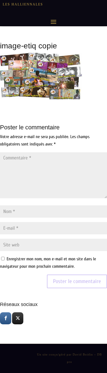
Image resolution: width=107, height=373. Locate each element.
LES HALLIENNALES (23, 4)
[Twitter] (17, 318)
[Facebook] (5, 318)
